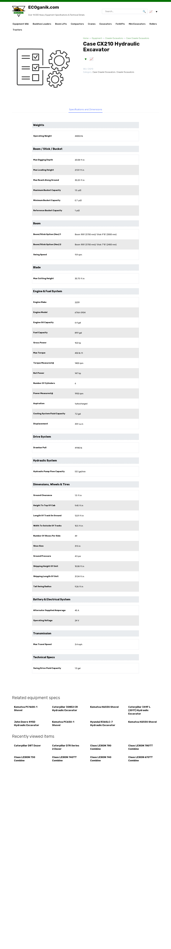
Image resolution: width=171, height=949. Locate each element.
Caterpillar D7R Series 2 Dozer (65, 747)
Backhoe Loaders (42, 24)
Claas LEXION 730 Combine (24, 759)
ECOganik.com (43, 7)
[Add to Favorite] (85, 59)
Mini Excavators (137, 24)
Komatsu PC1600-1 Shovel (25, 708)
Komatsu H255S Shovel (142, 721)
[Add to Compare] (91, 59)
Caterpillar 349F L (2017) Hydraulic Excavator (139, 710)
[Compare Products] (150, 11)
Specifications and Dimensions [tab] (85, 109)
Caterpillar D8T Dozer (27, 745)
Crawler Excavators (114, 38)
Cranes (92, 24)
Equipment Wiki (21, 24)
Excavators (106, 24)
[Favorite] (156, 11)
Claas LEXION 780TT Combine (140, 747)
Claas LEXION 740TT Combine (64, 759)
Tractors (17, 30)
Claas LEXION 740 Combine (100, 759)
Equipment (97, 38)
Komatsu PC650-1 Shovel (63, 723)
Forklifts (120, 24)
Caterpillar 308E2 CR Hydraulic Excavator (65, 708)
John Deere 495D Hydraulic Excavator (26, 723)
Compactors (77, 24)
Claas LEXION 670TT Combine (140, 759)
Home (86, 38)
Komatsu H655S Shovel (104, 706)
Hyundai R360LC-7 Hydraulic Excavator (102, 723)
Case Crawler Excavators (137, 38)
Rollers (153, 24)
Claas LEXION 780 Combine (100, 747)
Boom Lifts (61, 24)
